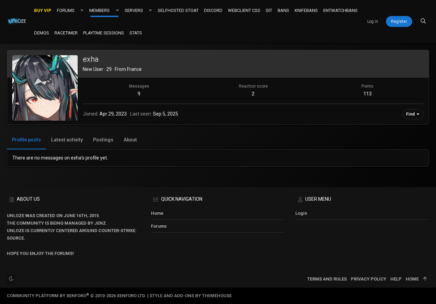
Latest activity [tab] (67, 139)
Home (157, 213)
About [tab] (130, 139)
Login (301, 213)
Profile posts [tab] (26, 139)
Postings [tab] (103, 139)
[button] (82, 10)
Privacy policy (368, 279)
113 (367, 94)
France (134, 69)
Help (396, 279)
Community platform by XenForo (76, 295)
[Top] (425, 279)
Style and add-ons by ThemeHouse (191, 295)
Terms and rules (327, 279)
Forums (159, 226)
